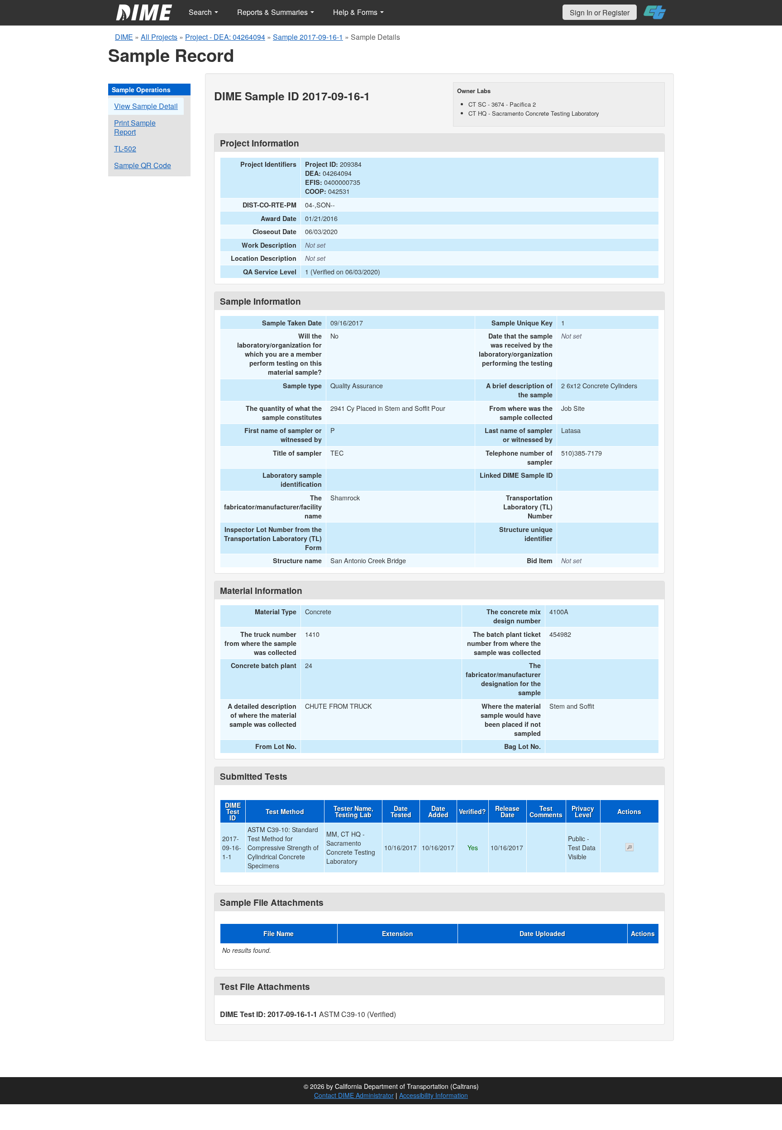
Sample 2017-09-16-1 (308, 37)
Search (201, 12)
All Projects (159, 37)
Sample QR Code (142, 165)
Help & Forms (356, 12)
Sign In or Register (599, 12)
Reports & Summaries (273, 12)
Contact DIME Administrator (354, 1095)
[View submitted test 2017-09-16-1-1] (629, 847)
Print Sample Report (135, 127)
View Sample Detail (146, 106)
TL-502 (125, 148)
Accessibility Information (433, 1095)
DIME (124, 37)
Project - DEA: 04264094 (225, 37)
